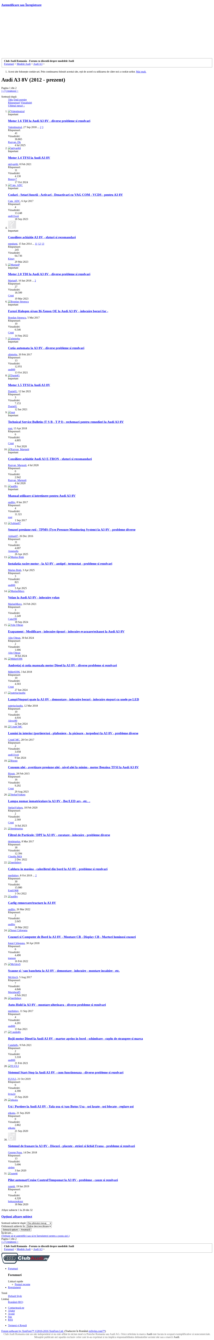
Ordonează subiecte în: (13, 1226)
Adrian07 (13, 536)
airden (11, 1167)
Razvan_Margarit (17, 465)
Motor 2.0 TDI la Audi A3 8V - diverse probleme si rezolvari (49, 274)
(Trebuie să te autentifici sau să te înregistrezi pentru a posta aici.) (35, 1235)
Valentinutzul (15, 127)
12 (39, 243)
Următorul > (11, 91)
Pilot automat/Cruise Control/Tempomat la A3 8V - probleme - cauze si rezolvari (63, 1180)
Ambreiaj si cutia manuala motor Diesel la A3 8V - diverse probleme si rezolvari (62, 665)
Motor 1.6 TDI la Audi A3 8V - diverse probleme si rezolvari (49, 121)
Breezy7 (12, 179)
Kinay (11, 258)
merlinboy (13, 875)
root (10, 428)
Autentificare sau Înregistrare (21, 5)
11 (36, 243)
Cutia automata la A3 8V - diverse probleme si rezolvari (46, 348)
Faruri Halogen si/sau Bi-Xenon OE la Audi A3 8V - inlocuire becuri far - (58, 311)
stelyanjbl (13, 164)
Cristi (11, 295)
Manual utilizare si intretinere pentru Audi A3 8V (42, 495)
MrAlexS (13, 977)
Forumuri (13, 1268)
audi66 (11, 369)
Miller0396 (14, 671)
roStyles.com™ (97, 1331)
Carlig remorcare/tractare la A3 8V (32, 903)
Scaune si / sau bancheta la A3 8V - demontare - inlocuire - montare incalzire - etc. (64, 970)
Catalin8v (13, 1045)
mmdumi (12, 243)
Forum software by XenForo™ (32, 1331)
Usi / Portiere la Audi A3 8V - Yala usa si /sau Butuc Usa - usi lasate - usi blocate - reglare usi (71, 1106)
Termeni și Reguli (17, 1325)
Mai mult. (141, 71)
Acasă (11, 1313)
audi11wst (13, 216)
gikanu (11, 1113)
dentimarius (14, 841)
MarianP (12, 280)
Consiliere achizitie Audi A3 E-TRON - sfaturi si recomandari (50, 459)
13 (42, 243)
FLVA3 (12, 1079)
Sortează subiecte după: (13, 1223)
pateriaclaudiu (15, 705)
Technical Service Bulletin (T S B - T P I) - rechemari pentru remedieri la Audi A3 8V (66, 422)
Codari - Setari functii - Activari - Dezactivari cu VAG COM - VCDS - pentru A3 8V (65, 194)
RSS (10, 1319)
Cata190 (12, 619)
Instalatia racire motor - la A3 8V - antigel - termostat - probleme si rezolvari (60, 563)
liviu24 (11, 1094)
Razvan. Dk (14, 142)
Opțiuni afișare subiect (16, 1216)
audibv (11, 502)
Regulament (14, 1287)
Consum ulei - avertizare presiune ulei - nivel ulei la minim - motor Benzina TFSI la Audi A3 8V (73, 767)
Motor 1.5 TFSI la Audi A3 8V (29, 385)
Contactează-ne (16, 1307)
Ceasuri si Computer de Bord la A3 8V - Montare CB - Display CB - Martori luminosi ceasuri (72, 937)
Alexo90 (12, 720)
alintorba (12, 354)
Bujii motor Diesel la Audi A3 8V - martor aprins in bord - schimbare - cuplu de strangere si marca (75, 1038)
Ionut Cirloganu (16, 943)
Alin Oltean (14, 637)
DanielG (12, 391)
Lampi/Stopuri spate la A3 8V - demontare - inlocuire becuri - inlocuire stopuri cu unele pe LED (73, 699)
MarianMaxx (15, 604)
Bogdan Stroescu (17, 317)
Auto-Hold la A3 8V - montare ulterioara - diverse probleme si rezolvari (57, 1004)
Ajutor (11, 1310)
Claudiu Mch (15, 856)
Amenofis (13, 551)
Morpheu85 (14, 992)
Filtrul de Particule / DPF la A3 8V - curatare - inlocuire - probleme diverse (59, 835)
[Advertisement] (107, 33)
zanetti (11, 1186)
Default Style (15, 1296)
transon (12, 958)
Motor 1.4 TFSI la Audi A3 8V (29, 157)
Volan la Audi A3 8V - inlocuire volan (34, 597)
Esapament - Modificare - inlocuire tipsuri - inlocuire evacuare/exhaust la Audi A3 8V (66, 631)
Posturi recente (22, 1284)
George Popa (15, 1152)
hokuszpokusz (15, 1201)
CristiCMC (14, 739)
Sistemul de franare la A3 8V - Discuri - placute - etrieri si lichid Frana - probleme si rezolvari (71, 1146)
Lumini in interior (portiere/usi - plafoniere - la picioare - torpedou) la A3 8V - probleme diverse (73, 733)
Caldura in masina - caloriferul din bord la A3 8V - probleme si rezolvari (58, 869)
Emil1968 (13, 890)
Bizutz (11, 773)
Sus (10, 1316)
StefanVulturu (15, 807)
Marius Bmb (14, 570)
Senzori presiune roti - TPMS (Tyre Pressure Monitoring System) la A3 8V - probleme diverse (71, 529)
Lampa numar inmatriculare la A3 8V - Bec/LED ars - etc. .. (49, 801)
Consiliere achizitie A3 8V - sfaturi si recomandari (42, 237)
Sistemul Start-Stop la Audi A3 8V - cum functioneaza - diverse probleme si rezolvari (65, 1072)
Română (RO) (15, 1302)
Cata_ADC (14, 201)
